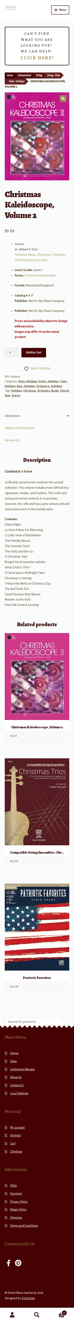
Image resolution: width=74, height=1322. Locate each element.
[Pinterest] (18, 1263)
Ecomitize (28, 1298)
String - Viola (53, 75)
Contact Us (17, 1085)
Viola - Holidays (16, 81)
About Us (16, 1077)
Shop (13, 1061)
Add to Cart (33, 352)
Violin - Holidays (49, 381)
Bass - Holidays (26, 386)
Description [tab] (12, 415)
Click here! (37, 58)
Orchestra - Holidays (49, 386)
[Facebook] (8, 1263)
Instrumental (24, 75)
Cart (12, 1143)
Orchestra (43, 390)
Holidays (16, 390)
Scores (16, 395)
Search (37, 1315)
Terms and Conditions (24, 1225)
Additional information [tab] (20, 428)
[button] (63, 98)
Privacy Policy (19, 1201)
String (39, 75)
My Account (12, 1315)
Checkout (16, 1151)
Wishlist (15, 1135)
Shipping (16, 1217)
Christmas (44, 254)
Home (10, 75)
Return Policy (18, 1209)
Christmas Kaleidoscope (40, 275)
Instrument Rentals (22, 1069)
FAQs (13, 1185)
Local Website (19, 1093)
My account (17, 1127)
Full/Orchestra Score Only (31, 260)
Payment (16, 1193)
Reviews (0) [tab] (12, 440)
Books (55, 390)
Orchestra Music (25, 254)
